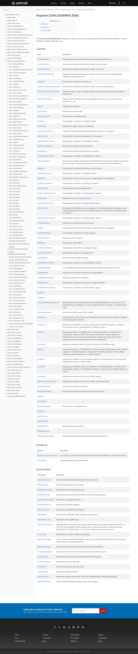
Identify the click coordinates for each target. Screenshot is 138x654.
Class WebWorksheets (16, 235)
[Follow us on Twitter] (59, 627)
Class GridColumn (15, 87)
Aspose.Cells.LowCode (14, 335)
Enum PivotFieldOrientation (17, 303)
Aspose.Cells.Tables (13, 384)
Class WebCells (14, 223)
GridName (41, 168)
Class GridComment (15, 93)
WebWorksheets (43, 431)
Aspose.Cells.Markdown (15, 338)
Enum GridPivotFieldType (17, 280)
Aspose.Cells (11, 17)
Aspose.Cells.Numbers (14, 350)
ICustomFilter (42, 460)
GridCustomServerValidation (47, 455)
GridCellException (43, 116)
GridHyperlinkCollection (45, 156)
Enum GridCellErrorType (16, 265)
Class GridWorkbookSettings (18, 171)
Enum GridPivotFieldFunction (18, 277)
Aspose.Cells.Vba (12, 393)
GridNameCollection (44, 173)
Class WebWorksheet (16, 232)
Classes (45, 24)
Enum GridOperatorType (17, 274)
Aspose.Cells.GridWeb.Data (16, 61)
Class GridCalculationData (17, 72)
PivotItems (41, 359)
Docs (16, 638)
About (90, 3)
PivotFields (41, 344)
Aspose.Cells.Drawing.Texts (16, 40)
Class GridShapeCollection (17, 154)
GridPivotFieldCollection (46, 193)
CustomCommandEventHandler (48, 86)
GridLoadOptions (43, 161)
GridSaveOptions (43, 238)
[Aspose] (19, 3)
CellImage (41, 81)
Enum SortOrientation (16, 315)
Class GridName (14, 110)
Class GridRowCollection (17, 145)
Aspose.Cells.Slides (13, 382)
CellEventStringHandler (45, 74)
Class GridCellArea (15, 78)
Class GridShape (14, 151)
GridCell (40, 106)
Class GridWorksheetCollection (19, 177)
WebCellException (44, 406)
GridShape (41, 243)
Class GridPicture (14, 116)
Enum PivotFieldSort (15, 306)
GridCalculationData (44, 99)
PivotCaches (41, 325)
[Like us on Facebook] (55, 627)
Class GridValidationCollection (18, 162)
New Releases (75, 635)
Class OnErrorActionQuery (17, 186)
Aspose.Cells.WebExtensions (16, 396)
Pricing (100, 635)
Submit (103, 611)
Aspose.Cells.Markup (14, 341)
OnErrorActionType (44, 539)
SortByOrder (41, 567)
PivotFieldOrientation (44, 552)
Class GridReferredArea (16, 139)
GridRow (40, 228)
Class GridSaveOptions (16, 148)
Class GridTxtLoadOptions (17, 157)
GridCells (40, 121)
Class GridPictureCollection (17, 119)
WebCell (40, 396)
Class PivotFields (14, 197)
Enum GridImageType (16, 268)
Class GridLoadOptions (16, 107)
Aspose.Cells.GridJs (13, 55)
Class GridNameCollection (17, 113)
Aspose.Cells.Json (13, 329)
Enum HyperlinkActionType (17, 292)
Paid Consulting (20, 641)
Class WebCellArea (15, 218)
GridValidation (42, 258)
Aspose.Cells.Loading (14, 332)
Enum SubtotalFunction (16, 318)
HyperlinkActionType (44, 524)
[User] (119, 3)
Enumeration (46, 30)
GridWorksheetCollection (46, 288)
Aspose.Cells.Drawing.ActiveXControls (19, 35)
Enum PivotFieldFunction (17, 300)
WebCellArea (42, 401)
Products (54, 3)
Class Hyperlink (14, 180)
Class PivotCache (14, 188)
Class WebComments (16, 229)
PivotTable (41, 367)
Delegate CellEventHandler (17, 241)
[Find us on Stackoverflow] (69, 627)
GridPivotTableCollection (46, 218)
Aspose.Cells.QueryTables (15, 361)
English (113, 3)
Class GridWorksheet (15, 174)
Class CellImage (14, 67)
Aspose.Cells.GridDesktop (15, 46)
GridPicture (41, 178)
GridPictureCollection (45, 183)
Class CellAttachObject (16, 64)
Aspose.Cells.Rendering (15, 364)
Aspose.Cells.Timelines (14, 387)
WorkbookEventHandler (45, 436)
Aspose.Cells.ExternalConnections (18, 43)
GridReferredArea (43, 223)
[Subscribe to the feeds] (83, 627)
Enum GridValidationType (17, 289)
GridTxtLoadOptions (44, 253)
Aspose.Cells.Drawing (14, 32)
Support (72, 3)
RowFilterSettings (43, 386)
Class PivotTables (14, 209)
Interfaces (45, 27)
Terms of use (83, 651)
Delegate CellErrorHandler (17, 238)
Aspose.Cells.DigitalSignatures (17, 29)
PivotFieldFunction (44, 547)
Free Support (75, 638)
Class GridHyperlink (15, 101)
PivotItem (40, 349)
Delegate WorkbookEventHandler (19, 263)
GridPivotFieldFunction (45, 500)
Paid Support (102, 638)
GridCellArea (42, 111)
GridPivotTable (42, 208)
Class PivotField (14, 194)
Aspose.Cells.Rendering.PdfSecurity (18, 367)
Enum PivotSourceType (16, 309)
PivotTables (41, 376)
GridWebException (44, 268)
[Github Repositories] (78, 627)
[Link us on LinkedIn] (64, 627)
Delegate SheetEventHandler (18, 260)
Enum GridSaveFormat (16, 283)
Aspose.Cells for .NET (12, 14)
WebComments (42, 421)
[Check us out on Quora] (73, 627)
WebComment (42, 416)
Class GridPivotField (15, 122)
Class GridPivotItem (15, 128)
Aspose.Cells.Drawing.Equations (17, 38)
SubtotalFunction (43, 577)
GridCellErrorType (43, 480)
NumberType (42, 534)
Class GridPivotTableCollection (18, 136)
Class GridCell (13, 75)
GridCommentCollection (46, 141)
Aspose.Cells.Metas (13, 347)
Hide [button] (59, 21)
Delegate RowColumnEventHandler (20, 257)
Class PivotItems (14, 203)
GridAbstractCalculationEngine (48, 91)
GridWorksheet (42, 283)
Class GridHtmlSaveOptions (18, 99)
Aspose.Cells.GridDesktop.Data (17, 49)
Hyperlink (40, 292)
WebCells (40, 411)
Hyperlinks (41, 297)
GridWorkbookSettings (45, 278)
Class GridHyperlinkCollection (18, 104)
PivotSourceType (43, 562)
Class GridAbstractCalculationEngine (20, 70)
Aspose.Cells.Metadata (14, 344)
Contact (89, 651)
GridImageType (42, 485)
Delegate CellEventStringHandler (19, 244)
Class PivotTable (14, 206)
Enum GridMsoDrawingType (18, 271)
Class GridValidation (15, 159)
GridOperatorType (43, 495)
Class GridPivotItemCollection (18, 130)
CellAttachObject (43, 59)
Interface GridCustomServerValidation (21, 324)
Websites (81, 3)
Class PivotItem (14, 200)
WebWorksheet (42, 426)
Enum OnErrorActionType (17, 297)
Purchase (63, 3)
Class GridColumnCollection (18, 90)
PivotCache (41, 317)
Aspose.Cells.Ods (12, 353)
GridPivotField (42, 188)
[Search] (124, 3)
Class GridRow (13, 142)
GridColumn (41, 126)
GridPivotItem (42, 198)
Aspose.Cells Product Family (50, 9)
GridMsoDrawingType (45, 490)
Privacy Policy (76, 651)
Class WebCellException (16, 220)
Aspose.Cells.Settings (14, 376)
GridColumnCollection (45, 131)
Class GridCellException (16, 81)
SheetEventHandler (44, 391)
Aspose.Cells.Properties (14, 358)
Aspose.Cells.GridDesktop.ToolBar (18, 52)
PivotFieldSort (42, 557)
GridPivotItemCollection (45, 203)
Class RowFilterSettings (16, 212)
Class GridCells (14, 84)
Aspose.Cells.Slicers (13, 379)
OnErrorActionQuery (44, 312)
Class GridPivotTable (15, 133)
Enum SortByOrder (15, 312)
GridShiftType (42, 515)
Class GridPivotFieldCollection (18, 125)
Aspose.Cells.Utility (13, 390)
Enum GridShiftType (15, 286)
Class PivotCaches (15, 191)
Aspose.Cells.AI (12, 20)
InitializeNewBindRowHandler (48, 302)
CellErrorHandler (43, 64)
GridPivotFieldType (44, 505)
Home (38, 9)
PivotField (41, 332)
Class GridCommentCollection (18, 96)
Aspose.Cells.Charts (13, 23)
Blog (44, 641)
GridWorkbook (42, 273)
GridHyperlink (42, 151)
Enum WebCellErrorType (17, 321)
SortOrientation (42, 572)
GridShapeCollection (44, 248)
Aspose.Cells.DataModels (15, 26)
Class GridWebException (17, 165)
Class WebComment (15, 226)
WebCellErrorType (44, 581)
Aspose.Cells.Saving (13, 373)
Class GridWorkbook (15, 168)
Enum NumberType (15, 295)
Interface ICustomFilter (16, 326)
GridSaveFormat (43, 510)
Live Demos (47, 638)
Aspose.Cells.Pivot (13, 355)
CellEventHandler (43, 69)
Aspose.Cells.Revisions (14, 370)
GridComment (42, 136)
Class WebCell (13, 215)
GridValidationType (44, 520)
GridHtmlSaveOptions (45, 146)
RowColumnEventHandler (46, 381)
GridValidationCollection (46, 263)
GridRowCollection (44, 233)
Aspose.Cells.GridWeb (14, 58)
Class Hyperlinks (14, 183)
